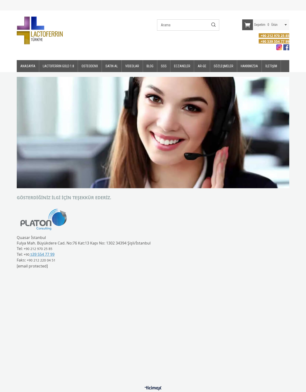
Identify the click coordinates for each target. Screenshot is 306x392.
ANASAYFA (27, 66)
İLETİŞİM (271, 66)
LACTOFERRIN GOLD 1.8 (58, 66)
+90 (26, 254)
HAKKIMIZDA (249, 66)
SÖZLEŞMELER (223, 66)
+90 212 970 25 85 (38, 248)
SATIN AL (111, 66)
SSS (164, 66)
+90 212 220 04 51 (41, 260)
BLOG (150, 66)
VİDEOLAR (132, 66)
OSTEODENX (90, 66)
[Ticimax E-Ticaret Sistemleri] (153, 388)
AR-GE (202, 66)
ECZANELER (182, 66)
